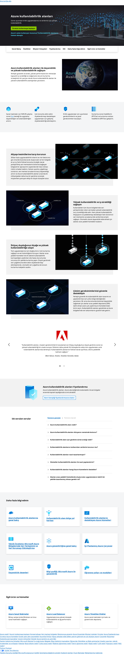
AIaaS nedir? (93, 643)
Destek (33, 639)
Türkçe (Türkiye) (6, 648)
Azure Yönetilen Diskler (95, 614)
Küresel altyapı (35, 634)
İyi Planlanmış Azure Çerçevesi (98, 546)
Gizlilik (36, 653)
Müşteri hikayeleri (40, 49)
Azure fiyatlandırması (111, 634)
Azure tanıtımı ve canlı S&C (46, 639)
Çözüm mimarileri (24, 639)
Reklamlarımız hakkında (93, 653)
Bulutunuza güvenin (65, 634)
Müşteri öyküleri (91, 634)
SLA (12, 116)
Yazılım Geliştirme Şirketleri (10, 641)
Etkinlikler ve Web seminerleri (89, 641)
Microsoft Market (26, 641)
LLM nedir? (102, 643)
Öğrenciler (74, 641)
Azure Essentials (79, 634)
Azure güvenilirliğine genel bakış (61, 546)
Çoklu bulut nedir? (46, 643)
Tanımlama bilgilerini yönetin (50, 653)
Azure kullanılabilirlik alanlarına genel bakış (23, 519)
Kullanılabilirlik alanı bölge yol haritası (60, 519)
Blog (52, 641)
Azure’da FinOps (46, 636)
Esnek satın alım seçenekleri (29, 636)
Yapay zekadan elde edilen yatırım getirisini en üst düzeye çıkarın (75, 636)
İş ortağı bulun (39, 641)
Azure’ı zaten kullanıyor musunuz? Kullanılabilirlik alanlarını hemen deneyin (34, 34)
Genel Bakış (16, 49)
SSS (64, 49)
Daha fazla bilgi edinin (76, 49)
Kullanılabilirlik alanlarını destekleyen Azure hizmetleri (97, 519)
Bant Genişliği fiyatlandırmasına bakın (59, 398)
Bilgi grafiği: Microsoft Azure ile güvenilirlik (60, 572)
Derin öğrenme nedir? (80, 643)
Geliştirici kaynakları (62, 641)
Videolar (21, 643)
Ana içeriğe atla (5, 1)
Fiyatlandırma (54, 49)
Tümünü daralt (70, 418)
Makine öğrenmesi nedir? (62, 643)
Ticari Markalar (78, 653)
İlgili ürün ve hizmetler (96, 49)
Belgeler (48, 641)
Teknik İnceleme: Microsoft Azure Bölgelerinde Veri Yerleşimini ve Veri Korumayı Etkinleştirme (24, 546)
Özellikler (27, 49)
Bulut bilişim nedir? (32, 643)
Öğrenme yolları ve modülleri (98, 572)
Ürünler (100, 634)
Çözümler (103, 636)
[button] (90, 74)
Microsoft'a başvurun (26, 653)
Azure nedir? (4, 634)
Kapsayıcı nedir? (112, 643)
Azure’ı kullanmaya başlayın (20, 634)
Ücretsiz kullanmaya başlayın (23, 28)
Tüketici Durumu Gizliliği (9, 653)
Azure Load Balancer (55, 614)
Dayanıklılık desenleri (18, 572)
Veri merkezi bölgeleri (49, 634)
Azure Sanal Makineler (19, 614)
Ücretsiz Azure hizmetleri (9, 636)
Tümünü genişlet (54, 418)
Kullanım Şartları (67, 653)
